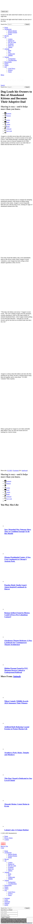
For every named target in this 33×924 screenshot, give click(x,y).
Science (10, 70)
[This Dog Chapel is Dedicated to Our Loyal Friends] (18, 766)
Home (6, 27)
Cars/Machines (12, 60)
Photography (8, 62)
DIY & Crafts (12, 42)
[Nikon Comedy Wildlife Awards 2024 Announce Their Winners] (18, 688)
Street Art (11, 45)
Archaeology (12, 58)
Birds (9, 50)
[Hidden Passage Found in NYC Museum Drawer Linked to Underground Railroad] (18, 656)
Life (5, 67)
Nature (6, 63)
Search (27, 24)
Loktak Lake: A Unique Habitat (16, 830)
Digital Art (11, 40)
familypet (24, 470)
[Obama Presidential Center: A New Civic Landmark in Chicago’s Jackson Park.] (18, 545)
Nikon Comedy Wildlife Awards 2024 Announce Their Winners (16, 702)
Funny (10, 72)
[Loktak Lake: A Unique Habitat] (18, 817)
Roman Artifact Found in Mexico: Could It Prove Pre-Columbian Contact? (17, 615)
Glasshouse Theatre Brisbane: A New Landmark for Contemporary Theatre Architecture (18, 643)
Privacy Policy (8, 838)
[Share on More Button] (5, 118)
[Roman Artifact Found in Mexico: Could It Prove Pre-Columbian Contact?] (18, 600)
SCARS (9, 470)
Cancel (7, 917)
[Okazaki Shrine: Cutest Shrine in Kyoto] (18, 791)
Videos (6, 65)
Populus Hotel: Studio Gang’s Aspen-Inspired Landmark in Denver (15, 587)
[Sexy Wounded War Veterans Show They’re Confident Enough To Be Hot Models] (18, 517)
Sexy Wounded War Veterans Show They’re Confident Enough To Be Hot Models (17, 531)
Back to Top (4, 846)
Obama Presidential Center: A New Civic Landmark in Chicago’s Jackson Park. (17, 559)
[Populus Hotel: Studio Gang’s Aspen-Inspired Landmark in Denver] (18, 572)
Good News (11, 68)
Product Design (12, 32)
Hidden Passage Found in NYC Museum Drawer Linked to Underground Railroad (16, 670)
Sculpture (11, 44)
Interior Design (12, 31)
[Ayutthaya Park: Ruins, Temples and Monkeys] (18, 740)
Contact (6, 839)
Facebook (16, 470)
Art (5, 37)
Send (2, 917)
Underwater (11, 54)
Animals (6, 49)
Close (2, 848)
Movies (6, 36)
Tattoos (10, 47)
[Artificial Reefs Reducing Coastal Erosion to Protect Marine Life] (18, 714)
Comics (10, 39)
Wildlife (10, 55)
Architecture (8, 29)
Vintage (6, 57)
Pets (9, 52)
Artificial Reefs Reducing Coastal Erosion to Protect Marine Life (16, 728)
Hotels (10, 34)
